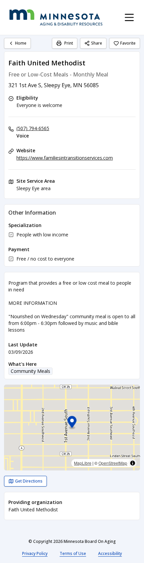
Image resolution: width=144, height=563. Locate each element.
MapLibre (82, 463)
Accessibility (110, 553)
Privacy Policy (35, 553)
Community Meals (30, 371)
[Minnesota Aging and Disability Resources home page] (55, 17)
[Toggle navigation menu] (129, 17)
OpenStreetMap (112, 463)
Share (96, 43)
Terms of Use (73, 553)
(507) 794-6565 (32, 128)
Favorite (128, 43)
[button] (72, 423)
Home (20, 43)
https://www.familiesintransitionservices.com (64, 158)
